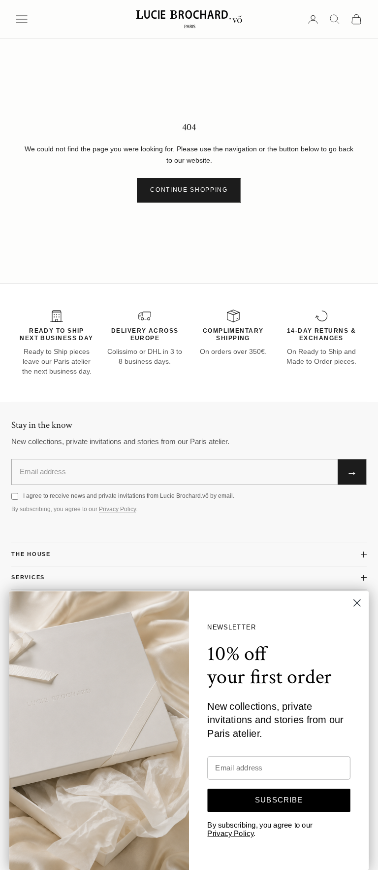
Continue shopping (189, 189)
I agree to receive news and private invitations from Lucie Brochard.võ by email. (128, 495)
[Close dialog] (357, 603)
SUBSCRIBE (279, 800)
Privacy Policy (117, 509)
